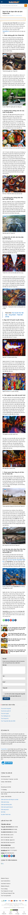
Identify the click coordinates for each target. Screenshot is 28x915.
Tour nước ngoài (5, 713)
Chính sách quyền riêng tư (7, 807)
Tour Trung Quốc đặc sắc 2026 (8, 721)
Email (4, 682)
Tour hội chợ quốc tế (5, 711)
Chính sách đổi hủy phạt (6, 804)
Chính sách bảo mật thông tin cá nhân (9, 799)
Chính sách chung (5, 802)
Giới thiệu (3, 812)
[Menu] (2, 1)
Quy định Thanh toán (5, 814)
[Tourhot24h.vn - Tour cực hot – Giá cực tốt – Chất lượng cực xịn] (14, 2)
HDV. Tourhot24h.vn (17, 15)
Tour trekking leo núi (5, 716)
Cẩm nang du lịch (5, 809)
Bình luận (5, 665)
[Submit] (25, 5)
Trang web (5, 687)
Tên (4, 676)
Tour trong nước (5, 718)
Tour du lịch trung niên (6, 708)
